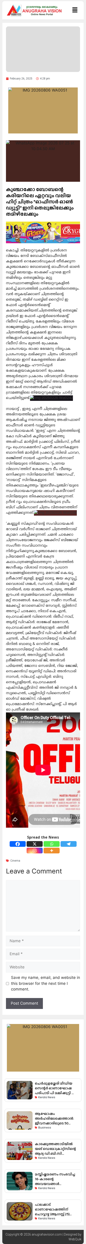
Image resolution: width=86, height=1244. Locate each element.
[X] (35, 844)
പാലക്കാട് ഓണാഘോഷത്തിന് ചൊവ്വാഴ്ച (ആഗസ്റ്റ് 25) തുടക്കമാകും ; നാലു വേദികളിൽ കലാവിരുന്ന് (55, 1214)
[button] (74, 10)
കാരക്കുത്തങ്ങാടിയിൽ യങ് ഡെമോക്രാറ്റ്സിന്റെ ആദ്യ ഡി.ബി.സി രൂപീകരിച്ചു (55, 1151)
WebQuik (75, 1239)
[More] (52, 850)
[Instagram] (35, 850)
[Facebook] (18, 844)
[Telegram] (69, 844)
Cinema (15, 860)
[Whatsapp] (52, 844)
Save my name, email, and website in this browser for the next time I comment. (45, 983)
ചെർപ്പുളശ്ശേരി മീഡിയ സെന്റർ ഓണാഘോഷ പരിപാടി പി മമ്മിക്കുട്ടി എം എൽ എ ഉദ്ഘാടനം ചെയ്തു (56, 1093)
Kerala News (46, 1097)
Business (44, 1127)
